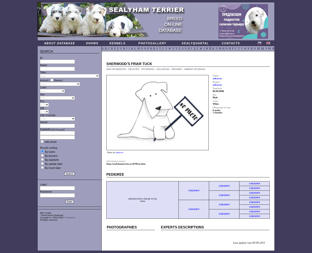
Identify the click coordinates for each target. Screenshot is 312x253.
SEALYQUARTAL (195, 43)
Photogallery (152, 43)
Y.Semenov (69, 217)
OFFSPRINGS (147, 69)
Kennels (118, 43)
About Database (59, 43)
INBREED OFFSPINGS (194, 69)
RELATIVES (133, 69)
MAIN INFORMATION (116, 69)
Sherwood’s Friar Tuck (142, 199)
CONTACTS (231, 43)
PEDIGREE (177, 69)
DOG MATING (163, 69)
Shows (92, 43)
